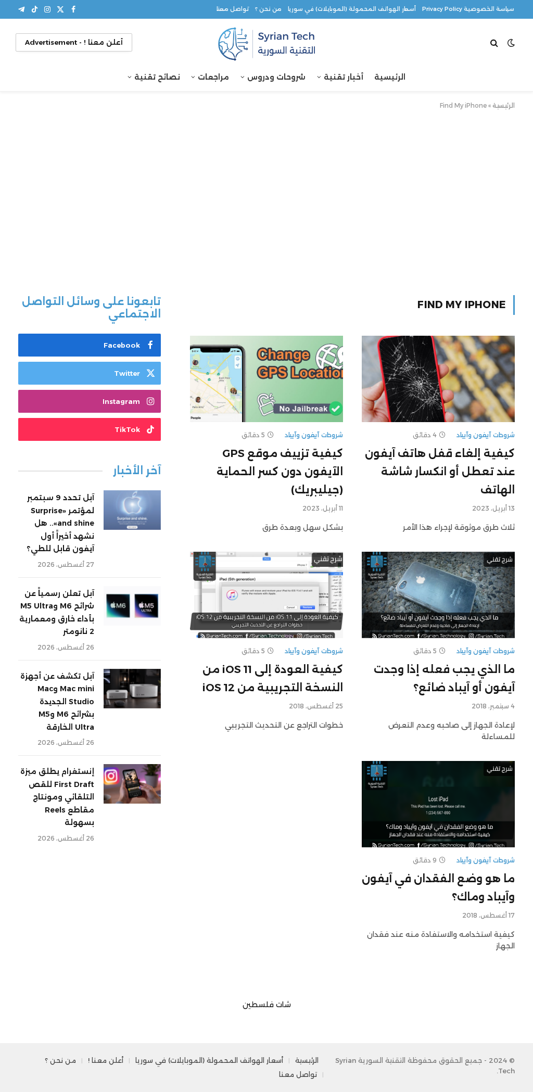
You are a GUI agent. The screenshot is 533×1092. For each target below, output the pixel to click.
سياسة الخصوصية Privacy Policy (468, 9)
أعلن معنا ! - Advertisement (74, 42)
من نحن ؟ (268, 9)
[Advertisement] (266, 200)
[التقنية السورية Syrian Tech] (266, 42)
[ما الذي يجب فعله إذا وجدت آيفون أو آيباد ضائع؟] (438, 595)
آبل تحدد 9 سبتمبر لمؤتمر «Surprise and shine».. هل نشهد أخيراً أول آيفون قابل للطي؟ (60, 523)
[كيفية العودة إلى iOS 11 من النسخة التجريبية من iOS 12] (266, 595)
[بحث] (495, 42)
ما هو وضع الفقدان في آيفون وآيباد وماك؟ (438, 887)
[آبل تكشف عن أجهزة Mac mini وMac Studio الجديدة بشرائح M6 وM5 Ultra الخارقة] (132, 688)
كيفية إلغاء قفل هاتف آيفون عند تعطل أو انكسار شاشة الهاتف (440, 471)
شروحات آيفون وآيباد (485, 435)
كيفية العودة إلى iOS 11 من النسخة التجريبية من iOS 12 (272, 678)
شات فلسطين (267, 1004)
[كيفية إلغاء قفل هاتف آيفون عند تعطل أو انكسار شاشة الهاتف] (438, 379)
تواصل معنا (233, 9)
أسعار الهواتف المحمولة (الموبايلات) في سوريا (352, 9)
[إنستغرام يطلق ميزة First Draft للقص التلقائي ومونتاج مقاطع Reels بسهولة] (132, 784)
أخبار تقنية (343, 77)
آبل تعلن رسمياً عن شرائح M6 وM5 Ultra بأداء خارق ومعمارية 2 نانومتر (56, 613)
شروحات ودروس (276, 77)
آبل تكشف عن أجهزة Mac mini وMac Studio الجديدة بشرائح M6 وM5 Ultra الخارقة (57, 701)
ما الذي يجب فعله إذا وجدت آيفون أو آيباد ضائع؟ (444, 678)
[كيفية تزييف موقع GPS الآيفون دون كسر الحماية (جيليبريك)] (266, 379)
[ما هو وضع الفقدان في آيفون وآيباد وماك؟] (438, 804)
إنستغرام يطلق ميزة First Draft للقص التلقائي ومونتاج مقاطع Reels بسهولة (57, 797)
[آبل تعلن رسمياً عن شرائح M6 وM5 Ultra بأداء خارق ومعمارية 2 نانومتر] (132, 606)
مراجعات (213, 77)
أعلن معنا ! (105, 1060)
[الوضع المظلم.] (511, 43)
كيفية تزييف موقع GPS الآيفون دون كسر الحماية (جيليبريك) (280, 471)
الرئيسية (389, 77)
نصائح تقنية (157, 77)
